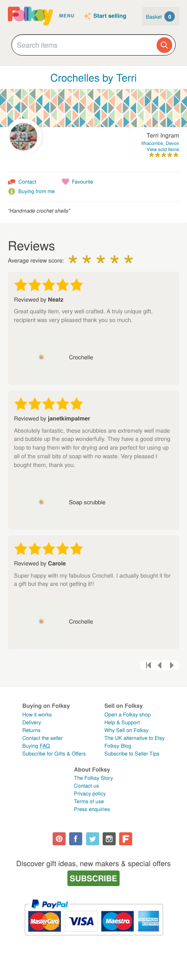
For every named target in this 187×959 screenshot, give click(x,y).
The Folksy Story (93, 778)
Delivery (31, 722)
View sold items (163, 149)
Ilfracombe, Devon (160, 143)
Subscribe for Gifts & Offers (54, 753)
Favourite (82, 181)
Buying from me (36, 191)
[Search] (164, 45)
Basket (158, 16)
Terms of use (89, 801)
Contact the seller (42, 738)
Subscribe (93, 878)
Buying (36, 745)
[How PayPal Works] (93, 939)
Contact (27, 181)
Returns (31, 730)
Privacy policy (90, 793)
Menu (67, 16)
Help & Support (122, 722)
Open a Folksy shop (127, 714)
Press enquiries (92, 809)
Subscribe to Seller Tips (132, 753)
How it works (37, 714)
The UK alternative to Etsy (134, 738)
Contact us (86, 785)
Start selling (110, 16)
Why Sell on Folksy (126, 730)
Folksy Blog (117, 745)
